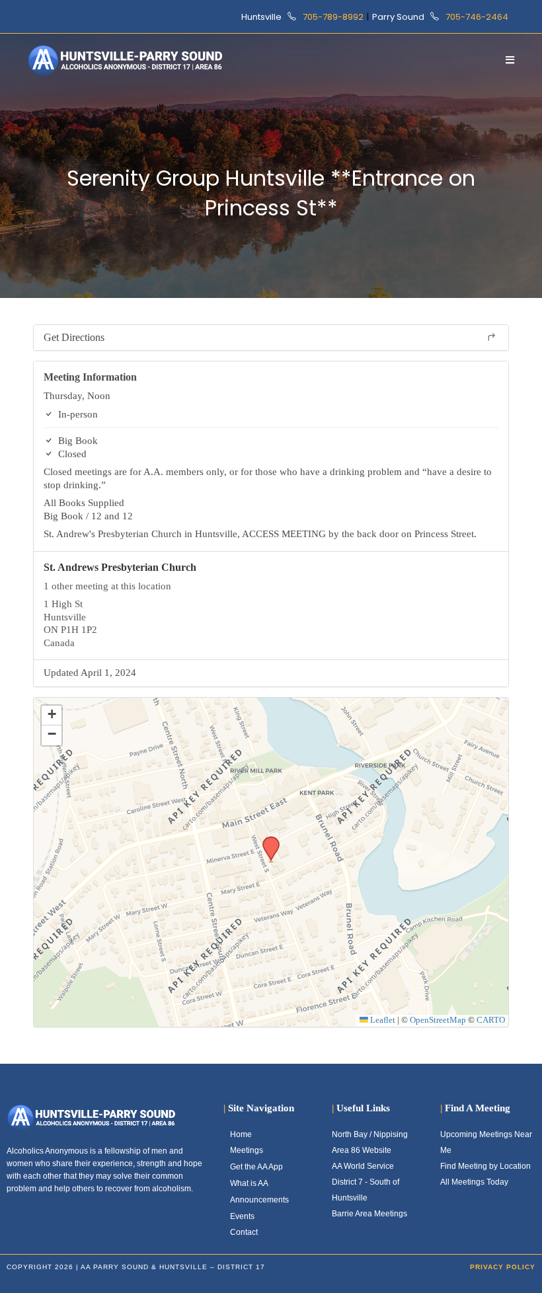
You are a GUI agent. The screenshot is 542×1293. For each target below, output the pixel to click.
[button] (266, 840)
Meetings (246, 1150)
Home (241, 1134)
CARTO (491, 1020)
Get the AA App (256, 1166)
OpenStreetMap (438, 1020)
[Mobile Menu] (510, 60)
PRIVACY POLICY (502, 1267)
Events (242, 1216)
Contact (244, 1232)
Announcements (259, 1199)
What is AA (249, 1183)
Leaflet (381, 1020)
